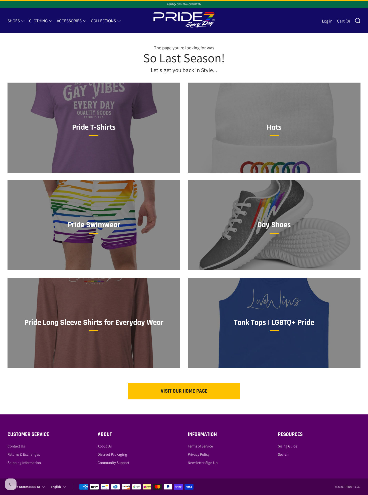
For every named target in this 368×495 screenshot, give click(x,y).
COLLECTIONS (103, 21)
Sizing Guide (287, 446)
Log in (327, 21)
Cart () (343, 21)
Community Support (113, 462)
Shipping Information (24, 462)
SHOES (14, 21)
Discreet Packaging (112, 454)
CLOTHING (38, 21)
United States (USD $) (24, 487)
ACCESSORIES (69, 21)
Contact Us (16, 446)
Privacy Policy (199, 454)
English (56, 487)
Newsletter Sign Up (203, 462)
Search (283, 454)
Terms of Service (200, 446)
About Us (105, 446)
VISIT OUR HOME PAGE (184, 391)
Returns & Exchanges (24, 454)
